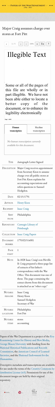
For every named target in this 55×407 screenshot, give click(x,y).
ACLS (20, 392)
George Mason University (13, 344)
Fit (42, 43)
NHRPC (34, 392)
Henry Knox (23, 202)
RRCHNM (7, 392)
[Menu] (27, 18)
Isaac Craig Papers (26, 234)
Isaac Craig (23, 208)
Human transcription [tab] (16, 129)
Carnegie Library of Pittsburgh (27, 226)
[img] (27, 85)
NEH (48, 392)
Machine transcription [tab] (39, 129)
